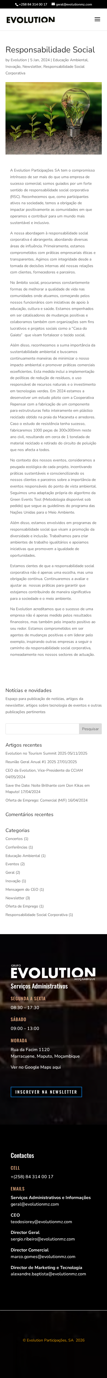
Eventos (12, 864)
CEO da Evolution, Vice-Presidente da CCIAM (44, 770)
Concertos (14, 838)
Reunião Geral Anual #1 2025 (30, 761)
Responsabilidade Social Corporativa (36, 914)
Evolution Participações (46, 1340)
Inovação (13, 66)
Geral (10, 872)
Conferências (16, 847)
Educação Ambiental (70, 60)
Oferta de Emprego (21, 906)
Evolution (19, 60)
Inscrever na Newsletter (46, 1092)
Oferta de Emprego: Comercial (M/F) (36, 800)
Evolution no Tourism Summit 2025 (35, 753)
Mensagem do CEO (21, 889)
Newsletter (31, 66)
